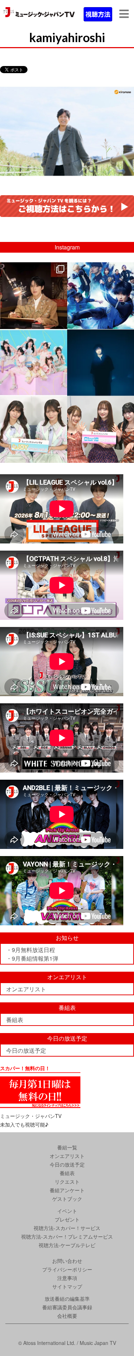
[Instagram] (60, 322)
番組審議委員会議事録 (67, 1307)
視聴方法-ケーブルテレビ (67, 1245)
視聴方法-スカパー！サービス (67, 1227)
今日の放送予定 (26, 1050)
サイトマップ (67, 1286)
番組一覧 (67, 1147)
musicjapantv (32, 268)
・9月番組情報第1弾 (32, 958)
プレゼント (67, 1219)
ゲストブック (67, 1198)
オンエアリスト (26, 989)
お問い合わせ (67, 1260)
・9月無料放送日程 (30, 950)
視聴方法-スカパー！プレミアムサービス (67, 1236)
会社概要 (67, 1315)
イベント (67, 1210)
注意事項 (67, 1277)
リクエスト (67, 1181)
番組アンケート (67, 1190)
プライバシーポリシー (67, 1269)
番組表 (14, 1020)
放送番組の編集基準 (67, 1298)
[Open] (33, 295)
